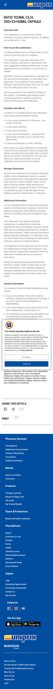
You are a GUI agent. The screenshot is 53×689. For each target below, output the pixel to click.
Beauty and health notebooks (17, 518)
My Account (10, 595)
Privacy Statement (26, 350)
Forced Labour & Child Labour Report (20, 665)
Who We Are (9, 672)
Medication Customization (16, 449)
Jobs (7, 580)
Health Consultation (14, 461)
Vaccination (10, 457)
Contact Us (10, 592)
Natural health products (15, 555)
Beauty (9, 468)
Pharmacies (9, 679)
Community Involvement (15, 588)
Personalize (26, 357)
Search (8, 533)
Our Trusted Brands (13, 504)
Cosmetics (10, 479)
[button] (5, 409)
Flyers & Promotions (16, 512)
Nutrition (9, 559)
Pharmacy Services (15, 439)
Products (10, 486)
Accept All (26, 364)
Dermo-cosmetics (13, 475)
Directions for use (13, 537)
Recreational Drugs (13, 562)
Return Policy (10, 661)
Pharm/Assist (13, 526)
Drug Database (11, 566)
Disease (8, 540)
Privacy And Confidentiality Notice (19, 668)
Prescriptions (11, 446)
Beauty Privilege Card (14, 497)
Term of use (9, 676)
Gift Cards (9, 500)
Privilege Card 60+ (13, 493)
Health (8, 548)
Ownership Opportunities (15, 584)
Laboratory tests (12, 551)
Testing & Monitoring (14, 453)
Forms (8, 544)
